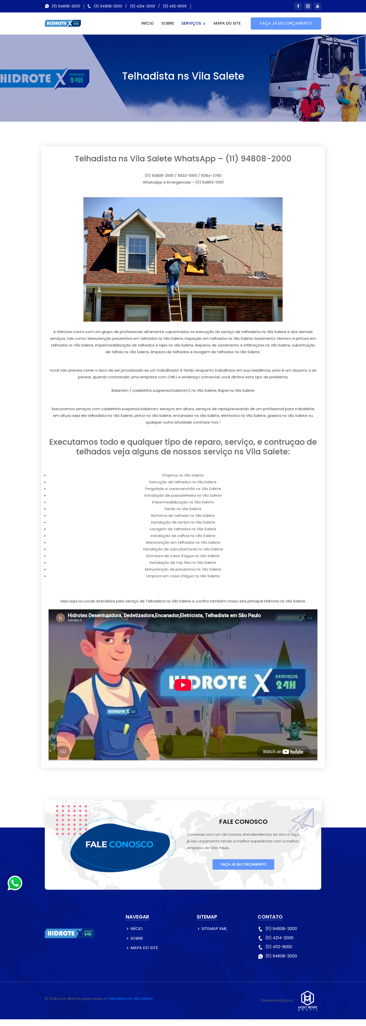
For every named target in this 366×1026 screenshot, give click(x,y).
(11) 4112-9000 (175, 6)
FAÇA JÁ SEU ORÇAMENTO (286, 23)
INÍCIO (147, 23)
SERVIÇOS (192, 23)
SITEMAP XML (214, 928)
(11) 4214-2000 (142, 6)
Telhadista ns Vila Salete (130, 998)
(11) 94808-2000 (66, 6)
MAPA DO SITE (227, 23)
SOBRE (167, 23)
